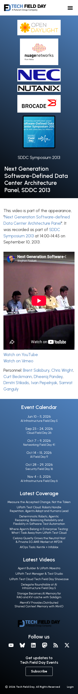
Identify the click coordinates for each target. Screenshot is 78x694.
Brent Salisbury (36, 370)
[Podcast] (56, 645)
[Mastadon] (44, 645)
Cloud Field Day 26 (39, 433)
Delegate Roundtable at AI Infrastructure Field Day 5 (39, 586)
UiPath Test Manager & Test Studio (39, 574)
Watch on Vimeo (18, 360)
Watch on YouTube (20, 354)
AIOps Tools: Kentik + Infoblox (39, 547)
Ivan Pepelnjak (44, 382)
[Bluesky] (22, 645)
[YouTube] (11, 645)
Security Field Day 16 (39, 469)
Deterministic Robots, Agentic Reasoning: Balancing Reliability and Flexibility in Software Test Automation (39, 520)
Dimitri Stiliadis (16, 382)
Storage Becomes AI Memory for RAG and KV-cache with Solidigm (39, 595)
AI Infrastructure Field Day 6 (39, 481)
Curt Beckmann (17, 376)
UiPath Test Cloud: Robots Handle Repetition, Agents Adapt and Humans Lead (39, 509)
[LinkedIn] (33, 645)
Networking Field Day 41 (39, 445)
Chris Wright (62, 370)
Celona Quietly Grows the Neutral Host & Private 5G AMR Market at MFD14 (39, 540)
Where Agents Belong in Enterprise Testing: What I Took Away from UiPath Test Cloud (39, 531)
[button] (70, 7)
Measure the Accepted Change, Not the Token (39, 502)
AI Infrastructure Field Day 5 (39, 421)
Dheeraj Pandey (48, 376)
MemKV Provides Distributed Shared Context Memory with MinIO (39, 604)
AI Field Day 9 (39, 457)
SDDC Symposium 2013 (39, 157)
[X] (67, 645)
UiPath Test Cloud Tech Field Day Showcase (39, 579)
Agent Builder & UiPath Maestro (39, 568)
